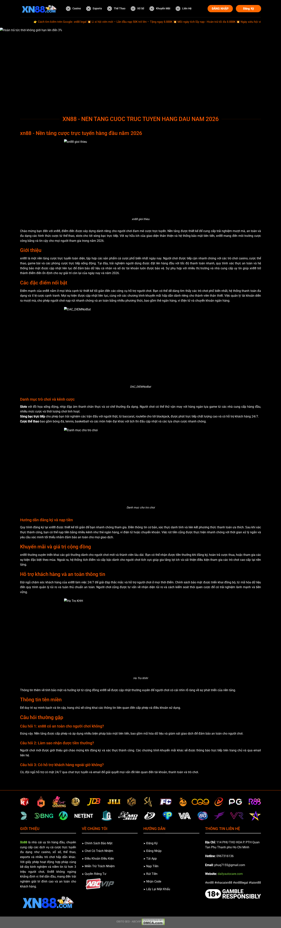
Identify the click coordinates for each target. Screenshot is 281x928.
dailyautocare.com (230, 874)
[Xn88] (39, 9)
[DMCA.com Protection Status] (153, 921)
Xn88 (23, 842)
